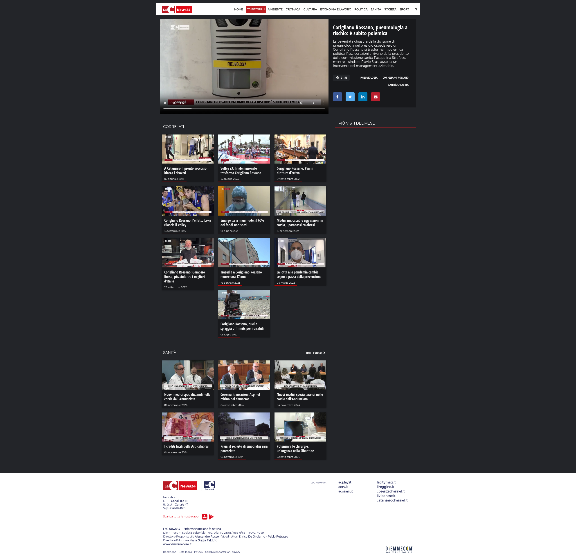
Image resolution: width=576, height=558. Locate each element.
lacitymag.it (386, 482)
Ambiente (275, 9)
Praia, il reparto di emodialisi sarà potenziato (244, 448)
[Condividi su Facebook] (337, 98)
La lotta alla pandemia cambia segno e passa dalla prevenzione (299, 274)
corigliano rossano (396, 77)
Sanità (376, 9)
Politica (361, 9)
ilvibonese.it (386, 496)
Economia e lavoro (335, 9)
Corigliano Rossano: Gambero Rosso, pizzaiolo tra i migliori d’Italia (184, 277)
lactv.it (343, 487)
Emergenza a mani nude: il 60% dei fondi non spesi (242, 222)
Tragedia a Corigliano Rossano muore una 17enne (241, 274)
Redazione (169, 551)
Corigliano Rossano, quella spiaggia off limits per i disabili (242, 326)
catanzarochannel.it (392, 500)
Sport (404, 9)
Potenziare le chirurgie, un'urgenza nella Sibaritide (295, 448)
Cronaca (293, 9)
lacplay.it (344, 482)
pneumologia (369, 77)
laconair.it (345, 491)
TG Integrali (256, 9)
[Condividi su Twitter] (349, 98)
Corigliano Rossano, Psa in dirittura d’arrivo (295, 170)
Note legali (185, 551)
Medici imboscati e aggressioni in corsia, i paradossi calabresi (300, 222)
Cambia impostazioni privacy (222, 551)
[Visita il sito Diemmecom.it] (399, 555)
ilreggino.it (385, 487)
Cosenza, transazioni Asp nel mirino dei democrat (240, 396)
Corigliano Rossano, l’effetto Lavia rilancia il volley (187, 222)
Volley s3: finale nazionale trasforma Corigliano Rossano (240, 170)
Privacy (198, 551)
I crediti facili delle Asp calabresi (186, 446)
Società (390, 9)
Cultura (310, 9)
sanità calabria (398, 85)
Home (238, 9)
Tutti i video (314, 353)
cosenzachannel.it (391, 491)
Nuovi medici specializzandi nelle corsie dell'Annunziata (187, 396)
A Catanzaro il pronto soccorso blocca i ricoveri (185, 170)
